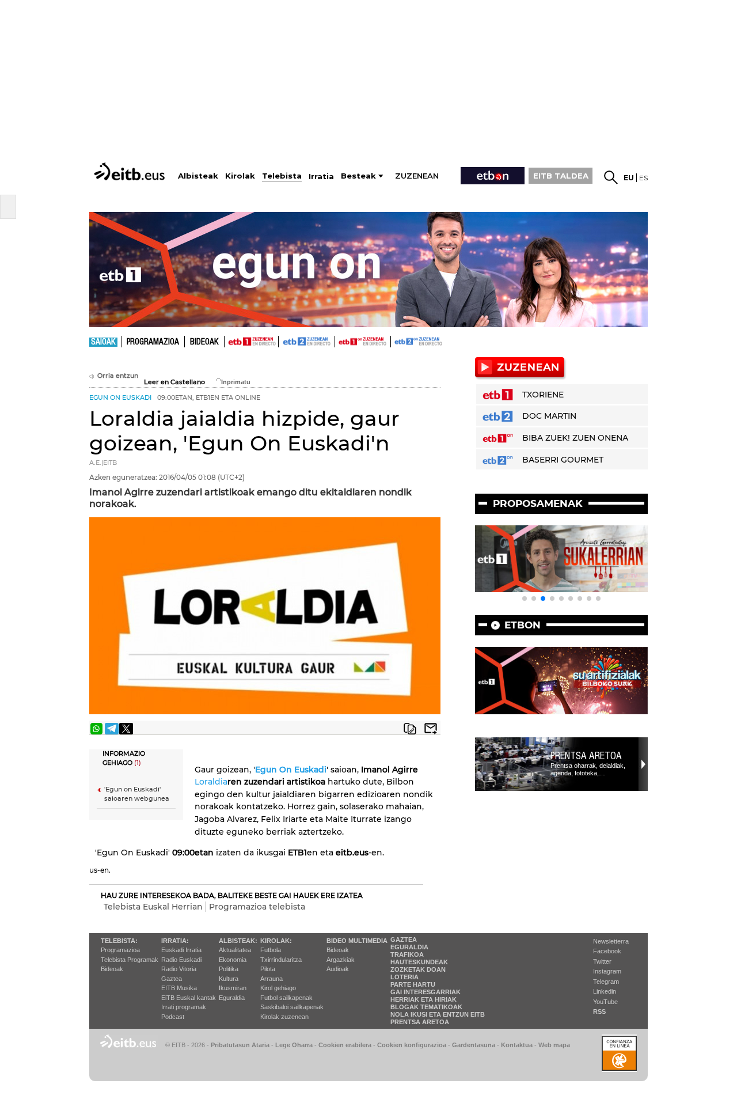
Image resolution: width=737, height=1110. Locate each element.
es (643, 177)
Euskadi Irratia (181, 949)
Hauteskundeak (419, 962)
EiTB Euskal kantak (188, 997)
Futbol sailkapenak (286, 997)
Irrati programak (183, 1006)
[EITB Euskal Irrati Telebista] (130, 171)
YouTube (605, 1001)
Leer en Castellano (174, 382)
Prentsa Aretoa (586, 755)
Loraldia (211, 781)
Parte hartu (412, 984)
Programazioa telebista (257, 906)
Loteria (404, 976)
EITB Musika (179, 987)
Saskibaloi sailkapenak (292, 1006)
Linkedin (604, 991)
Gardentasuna (473, 1044)
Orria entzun (117, 376)
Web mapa (554, 1044)
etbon (522, 625)
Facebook (607, 951)
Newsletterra (611, 941)
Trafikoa (407, 954)
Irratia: (175, 940)
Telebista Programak (129, 959)
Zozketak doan (418, 969)
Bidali (430, 728)
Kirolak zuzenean (284, 1016)
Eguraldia (232, 997)
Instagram (607, 971)
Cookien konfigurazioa (411, 1044)
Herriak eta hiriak (423, 999)
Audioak (337, 968)
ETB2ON (396, 340)
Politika (228, 968)
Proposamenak (538, 503)
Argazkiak (340, 959)
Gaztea (171, 978)
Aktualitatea (235, 949)
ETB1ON (340, 340)
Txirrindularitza (281, 959)
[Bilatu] (611, 177)
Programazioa (153, 342)
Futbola (270, 949)
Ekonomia (232, 959)
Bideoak (204, 342)
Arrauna (271, 978)
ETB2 (307, 341)
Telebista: (119, 940)
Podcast (172, 1016)
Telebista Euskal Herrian (153, 906)
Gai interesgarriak (425, 991)
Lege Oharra (294, 1044)
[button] (524, 598)
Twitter (602, 961)
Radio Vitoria (178, 968)
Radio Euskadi (181, 959)
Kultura (228, 978)
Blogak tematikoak (426, 1006)
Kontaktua (517, 1044)
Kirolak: (276, 940)
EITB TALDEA (560, 175)
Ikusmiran (232, 987)
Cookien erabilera (344, 1044)
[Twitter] (126, 728)
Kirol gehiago (278, 987)
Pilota (267, 968)
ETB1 (251, 341)
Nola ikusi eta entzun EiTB (437, 1014)
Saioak (103, 342)
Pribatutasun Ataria (240, 1044)
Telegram (606, 981)
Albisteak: (238, 940)
